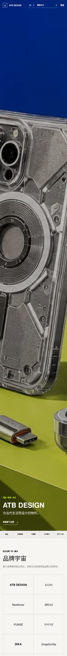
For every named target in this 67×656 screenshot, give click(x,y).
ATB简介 (47, 534)
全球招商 (20, 534)
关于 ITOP (60, 534)
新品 (6, 534)
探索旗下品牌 (10, 522)
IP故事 (33, 534)
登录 (62, 5)
